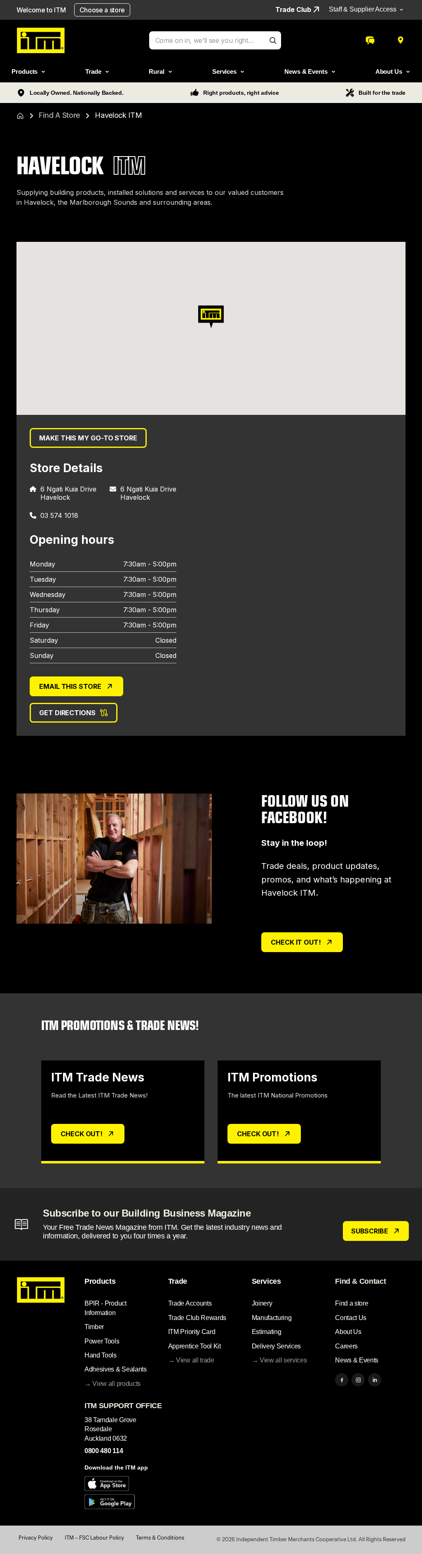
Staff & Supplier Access (362, 9)
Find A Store (59, 115)
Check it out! (296, 942)
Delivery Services (276, 1346)
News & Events (356, 1360)
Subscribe (369, 1231)
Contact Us (350, 1317)
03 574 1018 (59, 515)
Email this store (70, 686)
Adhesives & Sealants (115, 1369)
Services (266, 1281)
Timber (94, 1326)
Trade (177, 1281)
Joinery (262, 1303)
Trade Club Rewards (197, 1317)
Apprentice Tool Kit (194, 1346)
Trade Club (293, 9)
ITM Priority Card (192, 1331)
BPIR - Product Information (105, 1308)
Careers (346, 1346)
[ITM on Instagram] (358, 1379)
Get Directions (67, 713)
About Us (348, 1331)
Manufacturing (272, 1317)
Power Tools (101, 1341)
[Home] (20, 115)
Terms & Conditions (160, 1537)
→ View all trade (191, 1360)
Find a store (351, 1303)
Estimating (266, 1331)
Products (99, 1281)
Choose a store (102, 10)
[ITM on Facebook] (341, 1379)
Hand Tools (100, 1355)
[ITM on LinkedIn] (374, 1379)
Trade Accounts (190, 1303)
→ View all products (112, 1383)
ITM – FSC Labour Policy (94, 1537)
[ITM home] (40, 40)
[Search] (273, 40)
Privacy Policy (36, 1537)
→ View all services (279, 1360)
